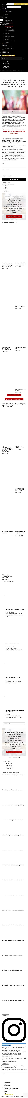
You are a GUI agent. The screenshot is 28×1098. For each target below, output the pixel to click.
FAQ (3, 49)
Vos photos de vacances (9, 48)
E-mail (3, 163)
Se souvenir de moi (7, 176)
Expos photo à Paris (11, 30)
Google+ (6, 66)
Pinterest (6, 67)
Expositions (7, 15)
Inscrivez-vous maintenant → (8, 184)
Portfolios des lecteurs (9, 46)
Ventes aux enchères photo (9, 36)
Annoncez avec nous (8, 1090)
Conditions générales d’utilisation (11, 1088)
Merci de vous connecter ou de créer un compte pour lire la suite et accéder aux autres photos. (14, 131)
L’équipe (5, 1084)
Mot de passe (5, 169)
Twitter (6, 63)
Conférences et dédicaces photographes (12, 40)
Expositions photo (8, 27)
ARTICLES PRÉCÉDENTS (14, 395)
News (6, 17)
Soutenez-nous (7, 1085)
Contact (4, 51)
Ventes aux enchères (8, 20)
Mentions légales (7, 1087)
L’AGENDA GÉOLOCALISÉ (9, 26)
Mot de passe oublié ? (7, 182)
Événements (5, 24)
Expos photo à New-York (12, 32)
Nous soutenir (5, 52)
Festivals (6, 18)
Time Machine (7, 23)
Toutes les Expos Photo (12, 29)
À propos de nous (8, 1082)
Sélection (4, 43)
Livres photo (7, 42)
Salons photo (7, 33)
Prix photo (6, 39)
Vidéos (6, 21)
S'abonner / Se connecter (14, 216)
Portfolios (4, 45)
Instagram (6, 64)
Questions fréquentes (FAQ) (14, 757)
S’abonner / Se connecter (8, 55)
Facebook (6, 61)
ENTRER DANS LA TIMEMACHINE (14, 399)
